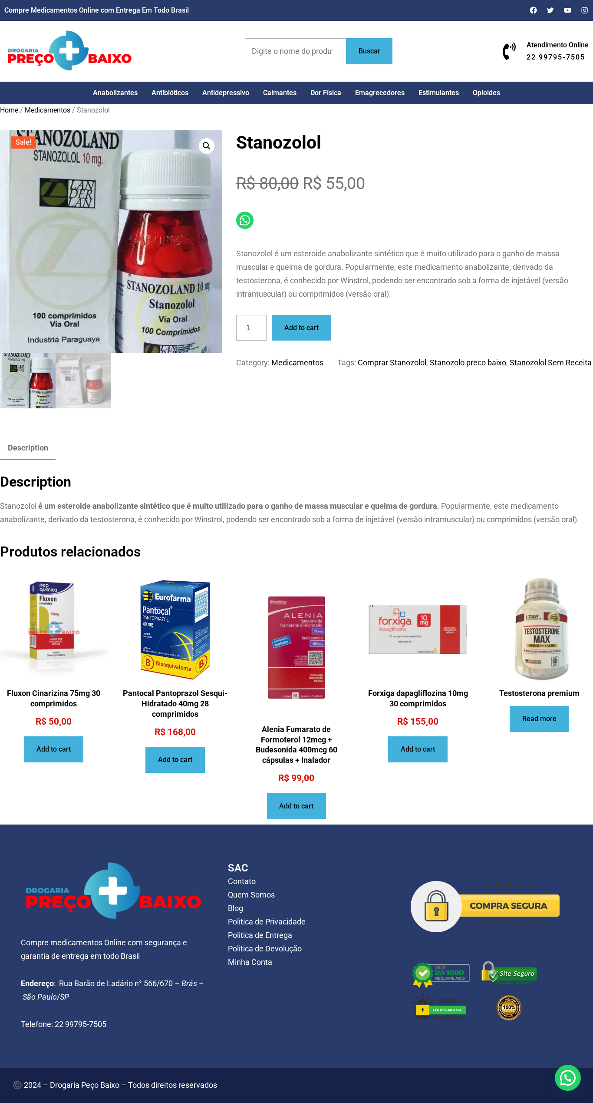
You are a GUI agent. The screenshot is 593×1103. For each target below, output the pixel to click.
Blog (235, 908)
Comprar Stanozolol (392, 362)
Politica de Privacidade (267, 922)
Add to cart (301, 328)
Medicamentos (47, 110)
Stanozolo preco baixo (468, 362)
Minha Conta (250, 962)
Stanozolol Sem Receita (551, 362)
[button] (206, 146)
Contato (242, 881)
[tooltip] (97, 506)
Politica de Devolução (265, 948)
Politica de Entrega (260, 935)
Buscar (369, 51)
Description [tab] (28, 448)
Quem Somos (251, 895)
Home (9, 110)
